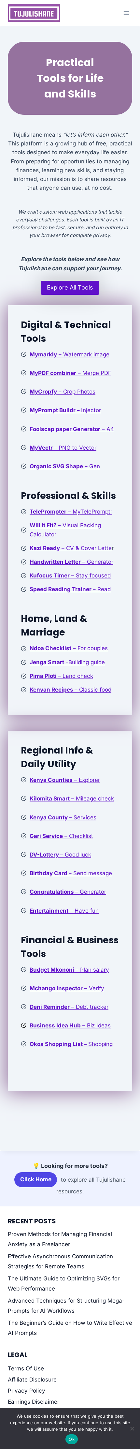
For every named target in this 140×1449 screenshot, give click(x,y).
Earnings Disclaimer (33, 1401)
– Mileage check (72, 798)
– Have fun (64, 910)
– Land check (61, 676)
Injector (65, 410)
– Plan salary (69, 969)
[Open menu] (126, 13)
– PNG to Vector (63, 447)
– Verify (67, 988)
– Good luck (60, 854)
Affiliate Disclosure (32, 1379)
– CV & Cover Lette (71, 548)
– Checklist (61, 836)
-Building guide (67, 662)
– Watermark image (69, 354)
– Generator (71, 562)
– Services (63, 817)
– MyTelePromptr (71, 511)
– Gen (65, 466)
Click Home (35, 1179)
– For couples (69, 648)
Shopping (71, 1044)
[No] (132, 1428)
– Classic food (70, 689)
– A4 (72, 429)
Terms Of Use (26, 1368)
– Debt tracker (69, 1007)
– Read (70, 589)
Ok (72, 1439)
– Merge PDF (70, 373)
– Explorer (65, 780)
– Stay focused (70, 575)
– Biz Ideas (70, 1025)
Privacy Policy (26, 1390)
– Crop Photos (62, 391)
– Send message (71, 873)
